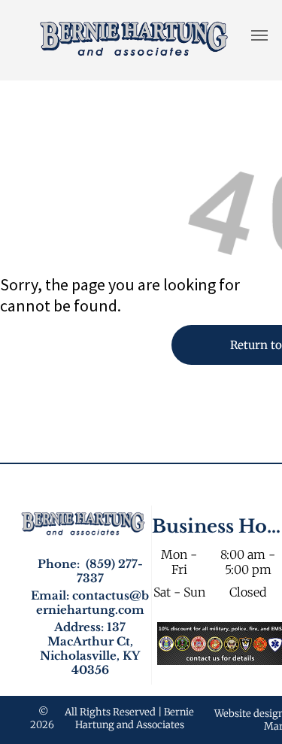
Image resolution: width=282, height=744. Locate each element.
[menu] (259, 35)
